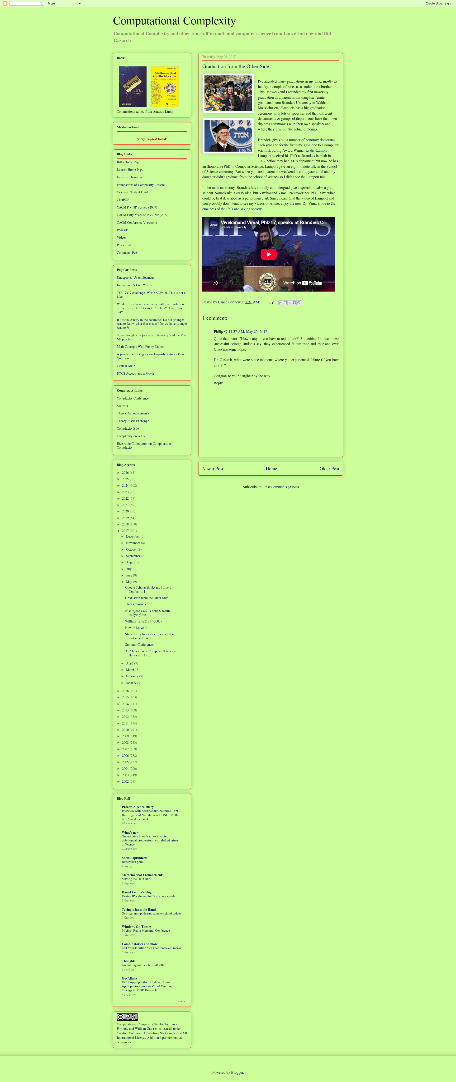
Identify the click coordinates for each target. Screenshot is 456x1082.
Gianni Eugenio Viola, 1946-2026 (144, 965)
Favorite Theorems (129, 177)
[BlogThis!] (285, 302)
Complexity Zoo (128, 428)
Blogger (237, 1072)
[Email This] (280, 302)
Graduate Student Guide (133, 192)
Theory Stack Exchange (133, 420)
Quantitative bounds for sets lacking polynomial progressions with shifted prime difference (150, 840)
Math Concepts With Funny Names (140, 346)
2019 (126, 517)
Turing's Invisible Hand (139, 909)
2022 (126, 498)
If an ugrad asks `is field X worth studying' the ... (147, 612)
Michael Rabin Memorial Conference (146, 930)
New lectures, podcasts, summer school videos (151, 913)
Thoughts (128, 960)
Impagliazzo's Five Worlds (134, 285)
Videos (121, 237)
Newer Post (212, 468)
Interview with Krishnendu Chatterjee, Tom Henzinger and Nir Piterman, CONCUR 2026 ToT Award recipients (151, 814)
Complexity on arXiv (131, 436)
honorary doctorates (320, 139)
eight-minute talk (303, 166)
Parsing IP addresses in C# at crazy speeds (148, 896)
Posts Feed (124, 245)
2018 (126, 524)
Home (271, 468)
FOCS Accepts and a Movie (135, 373)
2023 (126, 492)
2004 (126, 768)
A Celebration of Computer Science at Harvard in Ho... (150, 653)
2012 (126, 716)
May (129, 581)
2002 (126, 781)
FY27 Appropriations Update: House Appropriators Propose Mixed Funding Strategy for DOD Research (147, 986)
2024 (126, 485)
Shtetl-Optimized (134, 857)
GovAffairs (129, 978)
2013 (126, 710)
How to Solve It (136, 627)
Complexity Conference (133, 398)
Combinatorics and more (140, 943)
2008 (126, 742)
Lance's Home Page (130, 169)
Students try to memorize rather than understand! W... (150, 636)
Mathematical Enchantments (142, 874)
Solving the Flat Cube (136, 879)
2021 (126, 504)
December (133, 536)
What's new (130, 832)
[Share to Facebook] (294, 302)
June (129, 575)
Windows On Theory (137, 926)
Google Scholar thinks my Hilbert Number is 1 (148, 589)
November (133, 542)
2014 (126, 703)
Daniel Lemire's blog (137, 892)
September (133, 555)
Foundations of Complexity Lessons (141, 184)
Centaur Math (126, 365)
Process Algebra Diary (138, 806)
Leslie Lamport (317, 150)
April (130, 663)
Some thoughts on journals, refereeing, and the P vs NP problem (151, 337)
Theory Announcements (133, 413)
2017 (126, 530)
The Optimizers (135, 604)
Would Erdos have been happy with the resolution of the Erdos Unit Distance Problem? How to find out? (150, 308)
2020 (126, 511)
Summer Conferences (139, 644)
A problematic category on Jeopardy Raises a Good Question (151, 356)
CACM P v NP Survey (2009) (137, 207)
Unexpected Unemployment (135, 277)
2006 (126, 755)
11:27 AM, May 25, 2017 (247, 331)
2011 (126, 723)
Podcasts (122, 230)
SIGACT (123, 406)
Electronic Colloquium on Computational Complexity (144, 445)
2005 (126, 762)
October (132, 549)
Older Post (329, 468)
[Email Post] (271, 301)
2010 (126, 729)
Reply (218, 382)
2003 (126, 775)
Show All (182, 1001)
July (129, 569)
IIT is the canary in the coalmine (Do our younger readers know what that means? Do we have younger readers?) (152, 323)
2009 (126, 736)
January (131, 682)
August (131, 562)
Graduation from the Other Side (146, 597)
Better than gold (132, 861)
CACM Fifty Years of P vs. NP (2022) (143, 215)
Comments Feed (127, 252)
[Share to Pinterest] (298, 302)
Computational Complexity (174, 20)
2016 (126, 690)
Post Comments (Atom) (281, 486)
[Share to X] (289, 302)
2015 (126, 697)
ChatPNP (123, 199)
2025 (126, 479)
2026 (126, 472)
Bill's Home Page (128, 162)
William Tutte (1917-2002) (143, 621)
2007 (126, 749)
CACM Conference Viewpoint (137, 222)
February (132, 676)
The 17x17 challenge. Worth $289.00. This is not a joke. (151, 294)
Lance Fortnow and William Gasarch (147, 1026)
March (131, 669)
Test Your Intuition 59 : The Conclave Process (151, 948)
